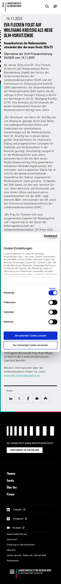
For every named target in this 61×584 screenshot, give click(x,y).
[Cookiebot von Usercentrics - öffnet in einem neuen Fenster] (43, 237)
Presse (10, 494)
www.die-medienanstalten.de (22, 375)
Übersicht (11, 550)
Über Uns (12, 488)
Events (10, 481)
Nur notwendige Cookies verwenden (30, 345)
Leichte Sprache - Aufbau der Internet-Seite (26, 555)
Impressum (12, 539)
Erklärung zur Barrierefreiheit (20, 544)
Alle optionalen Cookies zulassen (30, 335)
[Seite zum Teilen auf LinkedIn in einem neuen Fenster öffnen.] (10, 398)
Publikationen (13, 560)
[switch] (52, 302)
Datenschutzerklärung (17, 534)
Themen (11, 474)
